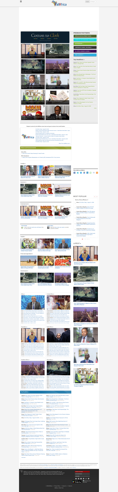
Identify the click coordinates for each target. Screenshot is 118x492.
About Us (70, 485)
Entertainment (24, 204)
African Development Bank (83, 36)
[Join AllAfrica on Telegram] (81, 173)
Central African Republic (81, 199)
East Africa (23, 326)
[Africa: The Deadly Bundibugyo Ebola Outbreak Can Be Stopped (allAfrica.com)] (33, 302)
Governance (24, 270)
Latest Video (50, 225)
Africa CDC (23, 152)
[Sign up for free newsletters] (94, 173)
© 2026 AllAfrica (49, 485)
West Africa (49, 359)
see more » (23, 457)
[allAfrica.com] (27, 136)
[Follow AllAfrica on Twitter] (78, 173)
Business (23, 182)
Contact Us (64, 485)
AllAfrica (59, 3)
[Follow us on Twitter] (78, 479)
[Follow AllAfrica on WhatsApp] (91, 173)
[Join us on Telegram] (81, 479)
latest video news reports (60, 227)
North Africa (49, 326)
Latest (76, 243)
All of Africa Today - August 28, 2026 (82, 106)
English (88, 1)
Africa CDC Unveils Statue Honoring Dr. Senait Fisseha (33, 153)
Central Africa (50, 294)
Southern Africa (25, 359)
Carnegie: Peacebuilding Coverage (84, 39)
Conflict (23, 163)
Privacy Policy (57, 485)
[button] (82, 239)
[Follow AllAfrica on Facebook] (74, 173)
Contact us (74, 467)
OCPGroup (78, 43)
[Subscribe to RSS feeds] (97, 173)
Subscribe (77, 476)
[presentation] (95, 197)
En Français (92, 1)
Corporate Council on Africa (83, 47)
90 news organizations (44, 464)
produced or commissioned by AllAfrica (50, 467)
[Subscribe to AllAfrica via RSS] (88, 479)
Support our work (79, 471)
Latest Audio (24, 225)
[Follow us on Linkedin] (83, 479)
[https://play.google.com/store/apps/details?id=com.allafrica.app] (76, 482)
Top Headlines (78, 59)
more (95, 108)
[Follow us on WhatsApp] (86, 479)
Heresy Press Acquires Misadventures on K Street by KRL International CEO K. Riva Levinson (41, 157)
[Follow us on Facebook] (76, 479)
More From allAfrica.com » (64, 143)
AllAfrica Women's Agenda (82, 51)
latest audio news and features (35, 227)
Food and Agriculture (26, 253)
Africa (22, 294)
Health (22, 236)
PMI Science (79, 55)
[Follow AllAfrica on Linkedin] (87, 173)
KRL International (25, 155)
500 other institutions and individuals (57, 464)
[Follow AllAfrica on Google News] (84, 173)
